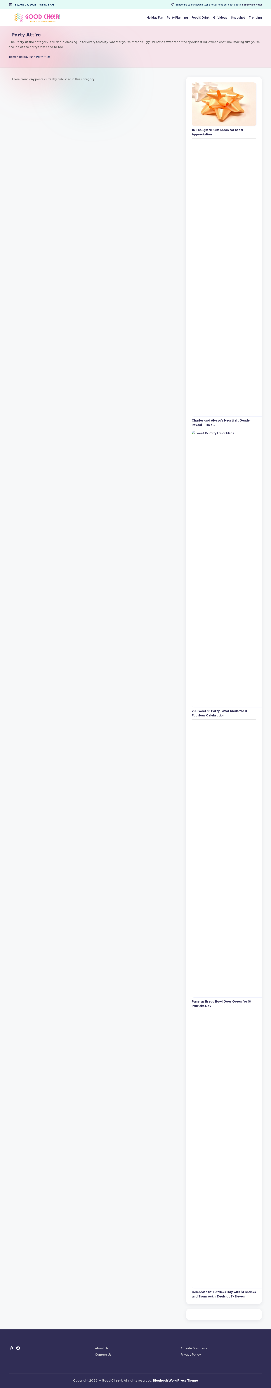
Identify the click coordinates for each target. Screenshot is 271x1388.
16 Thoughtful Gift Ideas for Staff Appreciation (217, 132)
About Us (101, 1348)
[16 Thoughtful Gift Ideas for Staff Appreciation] (224, 104)
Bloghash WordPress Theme (175, 1380)
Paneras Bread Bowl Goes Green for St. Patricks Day (222, 1004)
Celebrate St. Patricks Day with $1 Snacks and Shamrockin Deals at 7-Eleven (224, 1294)
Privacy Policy (190, 1354)
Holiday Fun (26, 57)
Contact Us (103, 1354)
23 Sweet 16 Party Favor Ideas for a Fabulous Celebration (219, 713)
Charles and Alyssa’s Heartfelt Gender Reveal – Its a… (221, 423)
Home (12, 57)
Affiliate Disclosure (193, 1348)
